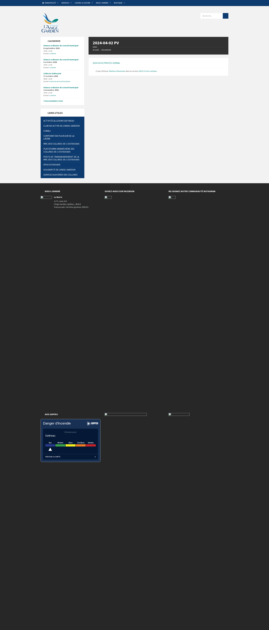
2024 (140, 71)
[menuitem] (62, 120)
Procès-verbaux (150, 71)
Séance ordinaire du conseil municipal (60, 45)
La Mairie (52, 53)
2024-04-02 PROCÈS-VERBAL (106, 63)
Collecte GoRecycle (52, 73)
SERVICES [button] (65, 3)
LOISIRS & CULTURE (82, 3)
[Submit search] (225, 16)
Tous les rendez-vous (53, 101)
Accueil (96, 50)
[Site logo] (50, 22)
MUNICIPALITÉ (50, 3)
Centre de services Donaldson (59, 81)
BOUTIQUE (118, 3)
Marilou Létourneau (117, 71)
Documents (106, 50)
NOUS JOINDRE (102, 3)
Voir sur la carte (52, 457)
